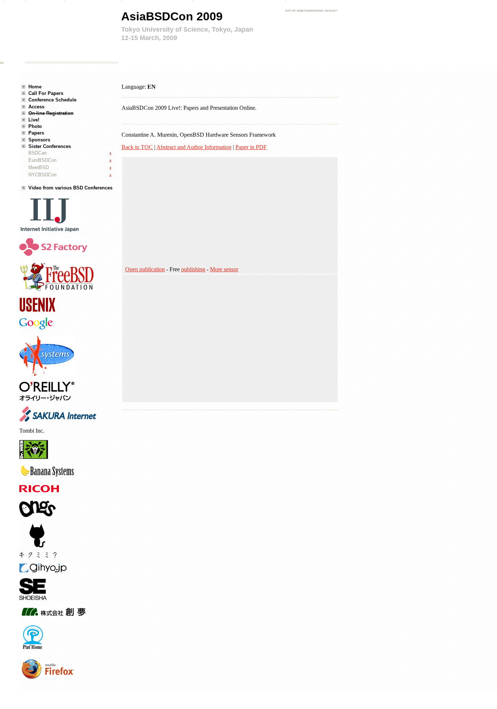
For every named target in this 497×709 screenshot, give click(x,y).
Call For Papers (45, 93)
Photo (35, 126)
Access (36, 106)
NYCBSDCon (42, 174)
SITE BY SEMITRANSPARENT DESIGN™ (311, 16)
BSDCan (37, 153)
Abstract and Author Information (193, 147)
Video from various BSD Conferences (70, 188)
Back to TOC (137, 147)
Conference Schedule (52, 100)
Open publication (145, 269)
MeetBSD (38, 167)
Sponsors (39, 140)
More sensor (224, 269)
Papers (36, 133)
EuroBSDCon (42, 160)
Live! (33, 120)
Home (34, 86)
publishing (193, 269)
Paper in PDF (251, 147)
